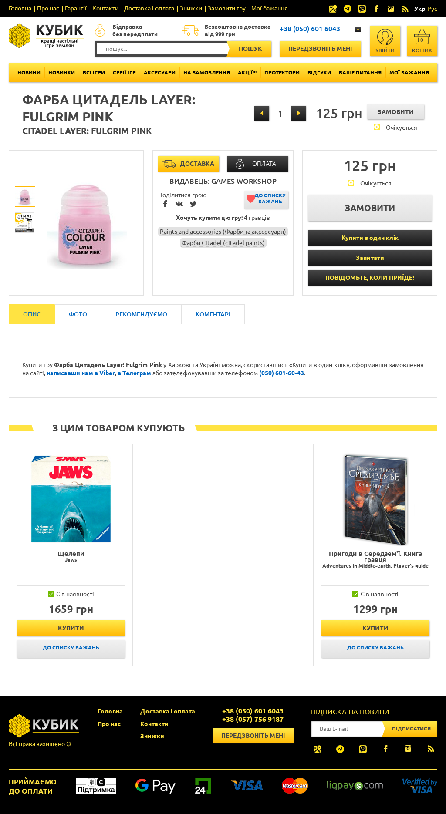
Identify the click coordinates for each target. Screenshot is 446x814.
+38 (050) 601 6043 (310, 29)
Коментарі (213, 314)
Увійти (385, 50)
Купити (71, 628)
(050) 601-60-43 (281, 373)
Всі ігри (94, 72)
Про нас (48, 8)
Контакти (105, 8)
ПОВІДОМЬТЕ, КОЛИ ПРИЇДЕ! (369, 277)
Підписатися (411, 728)
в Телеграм (134, 373)
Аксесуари (160, 72)
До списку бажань (270, 198)
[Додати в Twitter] (193, 204)
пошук (250, 48)
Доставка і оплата (149, 8)
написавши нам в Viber (81, 373)
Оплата (264, 163)
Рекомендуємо (141, 314)
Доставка (197, 163)
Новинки (61, 72)
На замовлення (206, 72)
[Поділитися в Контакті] (179, 204)
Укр (419, 9)
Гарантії (76, 8)
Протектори (282, 72)
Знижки (191, 8)
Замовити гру (227, 8)
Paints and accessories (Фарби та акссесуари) (223, 231)
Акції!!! (247, 72)
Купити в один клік (370, 237)
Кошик (422, 45)
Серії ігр (124, 72)
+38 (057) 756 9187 (253, 719)
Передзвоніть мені (320, 48)
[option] (25, 197)
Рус (432, 9)
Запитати (370, 257)
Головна (20, 8)
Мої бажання (269, 8)
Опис (32, 314)
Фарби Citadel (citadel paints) (223, 242)
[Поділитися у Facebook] (165, 204)
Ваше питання (360, 72)
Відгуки (319, 72)
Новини (29, 72)
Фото (78, 314)
